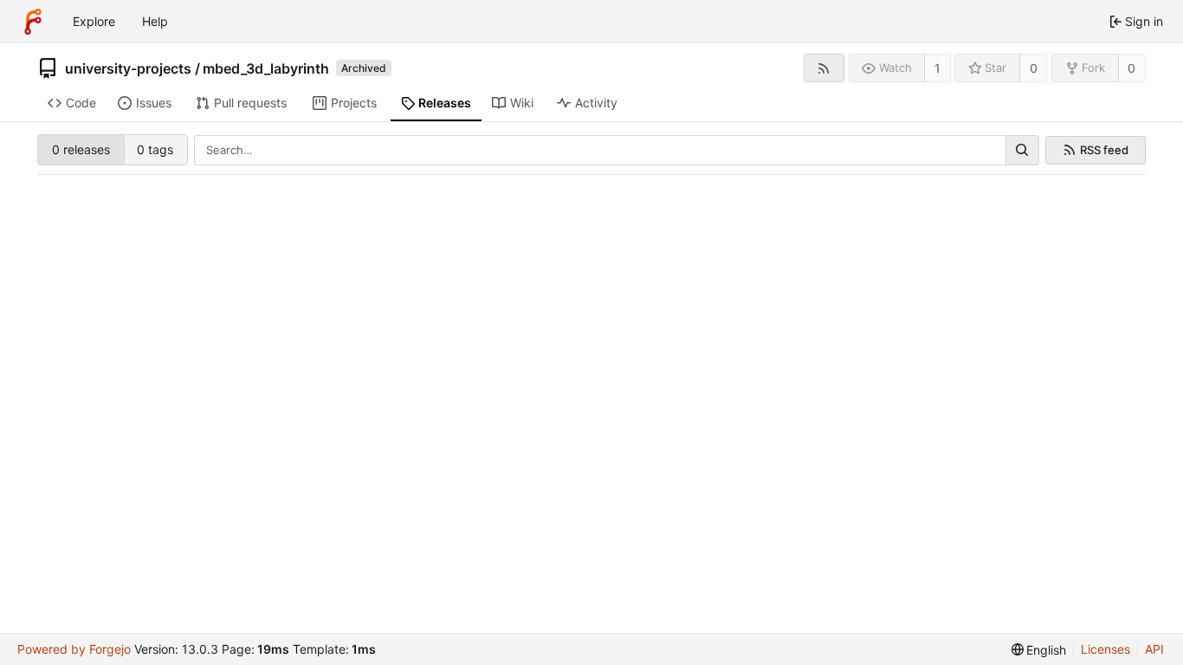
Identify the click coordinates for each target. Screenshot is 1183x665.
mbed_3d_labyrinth (266, 68)
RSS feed (1104, 150)
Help (155, 21)
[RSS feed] (824, 68)
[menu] (1039, 649)
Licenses (1105, 649)
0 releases (81, 149)
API (1154, 649)
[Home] (33, 21)
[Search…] (1021, 150)
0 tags (155, 149)
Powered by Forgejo (74, 649)
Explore (94, 21)
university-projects (128, 68)
